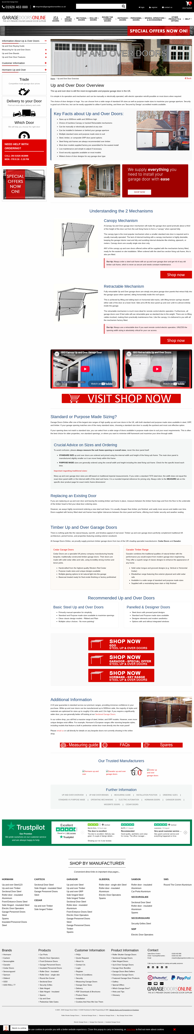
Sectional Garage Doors (105, 714)
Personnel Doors (136, 19)
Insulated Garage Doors (112, 1022)
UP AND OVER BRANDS (99, 795)
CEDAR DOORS (132, 804)
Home (53, 79)
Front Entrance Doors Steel (14, 902)
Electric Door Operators (13, 908)
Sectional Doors (81, 19)
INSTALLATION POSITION (146, 795)
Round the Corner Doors (107, 19)
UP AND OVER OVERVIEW (73, 795)
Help (187, 19)
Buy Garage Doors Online (125, 1015)
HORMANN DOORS (152, 800)
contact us (168, 7)
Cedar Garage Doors (63, 549)
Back (188, 78)
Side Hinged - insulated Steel (15, 905)
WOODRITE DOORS (112, 804)
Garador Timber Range (137, 549)
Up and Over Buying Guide (13, 46)
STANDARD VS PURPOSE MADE (71, 800)
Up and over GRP (75, 891)
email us (60, 731)
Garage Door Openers (96, 1022)
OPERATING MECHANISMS (102, 800)
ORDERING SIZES (170, 795)
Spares (5, 918)
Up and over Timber (11, 888)
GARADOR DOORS (173, 800)
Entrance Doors (123, 19)
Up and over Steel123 (12, 885)
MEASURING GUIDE (122, 795)
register (154, 7)
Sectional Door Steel (11, 891)
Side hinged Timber (43, 909)
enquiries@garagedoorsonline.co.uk (50, 7)
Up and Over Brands (10, 53)
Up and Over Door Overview (68, 79)
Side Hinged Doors (68, 19)
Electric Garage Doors (80, 1022)
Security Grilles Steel (141, 923)
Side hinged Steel (75, 895)
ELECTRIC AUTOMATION (129, 800)
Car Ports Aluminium (141, 891)
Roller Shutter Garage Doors (70, 1015)
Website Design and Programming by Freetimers (124, 1010)
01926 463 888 (17, 7)
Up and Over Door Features (13, 57)
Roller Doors (93, 19)
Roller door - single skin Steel (113, 885)
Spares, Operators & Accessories (154, 19)
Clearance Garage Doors (106, 1015)
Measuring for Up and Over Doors (16, 50)
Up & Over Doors (55, 19)
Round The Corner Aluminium (178, 885)
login (142, 7)
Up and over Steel (75, 885)
